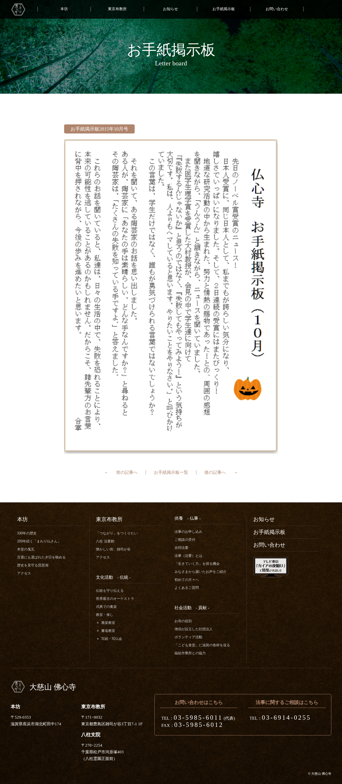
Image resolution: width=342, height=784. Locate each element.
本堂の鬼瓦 (25, 549)
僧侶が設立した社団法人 (193, 629)
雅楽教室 (108, 623)
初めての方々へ (186, 580)
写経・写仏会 (111, 639)
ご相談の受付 (184, 540)
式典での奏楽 (106, 607)
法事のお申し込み (188, 532)
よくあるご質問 (186, 588)
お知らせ (170, 9)
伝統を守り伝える (110, 591)
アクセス (24, 573)
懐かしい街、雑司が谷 (113, 549)
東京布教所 (117, 9)
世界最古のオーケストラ (115, 599)
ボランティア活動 (188, 637)
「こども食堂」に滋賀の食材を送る (202, 645)
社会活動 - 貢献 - (191, 607)
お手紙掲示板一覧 (171, 472)
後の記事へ (215, 472)
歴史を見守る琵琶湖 (32, 565)
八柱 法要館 (105, 541)
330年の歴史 (27, 533)
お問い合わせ (277, 9)
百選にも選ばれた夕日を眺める (41, 557)
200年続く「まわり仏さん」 (39, 541)
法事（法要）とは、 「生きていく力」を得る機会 (197, 560)
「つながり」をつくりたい (117, 533)
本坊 (64, 9)
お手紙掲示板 (223, 9)
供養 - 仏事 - (187, 518)
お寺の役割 (183, 621)
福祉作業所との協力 (190, 653)
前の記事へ (127, 472)
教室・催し (104, 615)
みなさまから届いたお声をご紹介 (200, 572)
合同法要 (181, 548)
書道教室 (108, 631)
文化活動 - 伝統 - (113, 577)
